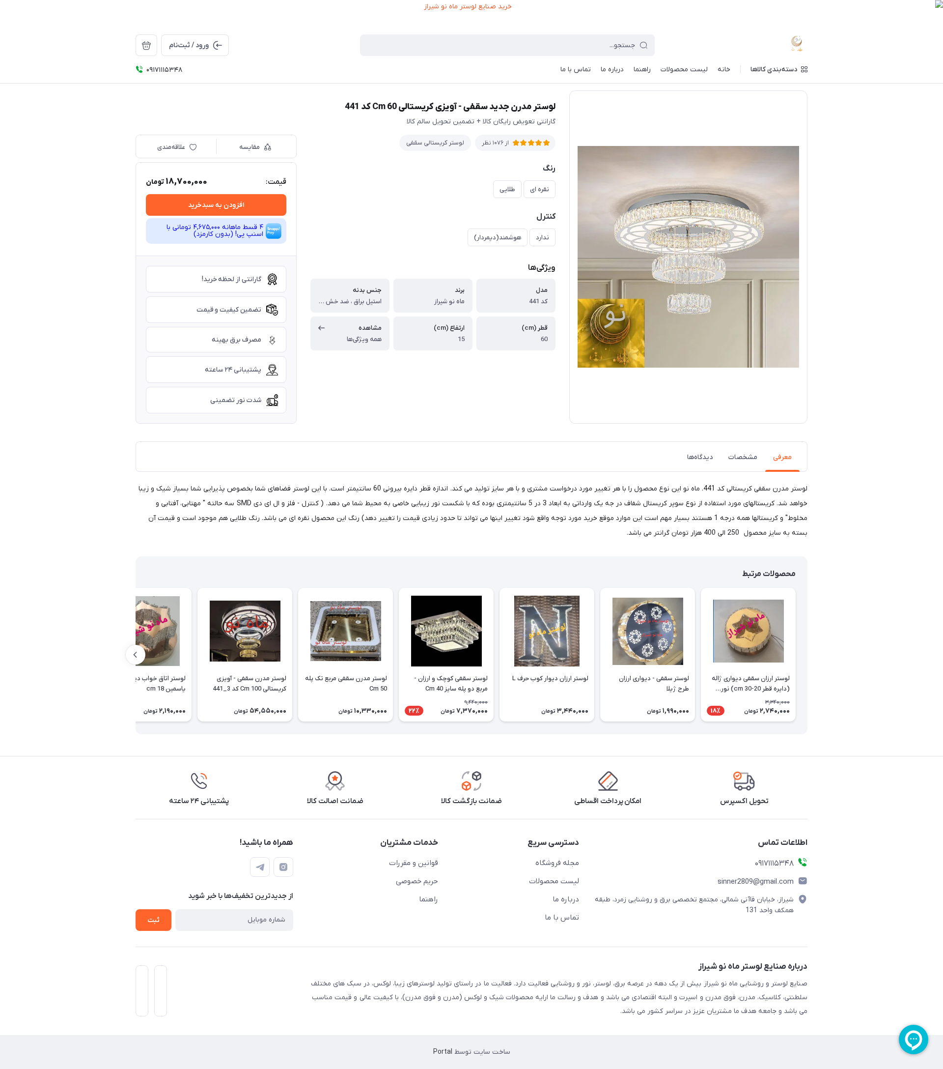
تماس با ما (562, 918)
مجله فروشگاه (557, 863)
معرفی (782, 457)
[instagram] (283, 867)
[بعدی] (135, 655)
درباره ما (566, 899)
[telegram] (260, 867)
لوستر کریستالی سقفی (435, 143)
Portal (442, 1052)
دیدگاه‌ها (700, 457)
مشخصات (742, 457)
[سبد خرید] (146, 45)
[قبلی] (807, 655)
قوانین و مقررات (413, 863)
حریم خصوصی (417, 881)
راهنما (428, 899)
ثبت (153, 920)
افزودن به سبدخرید (216, 205)
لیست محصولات (554, 881)
